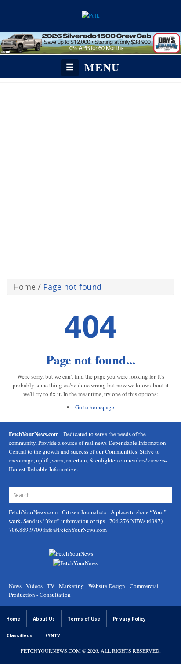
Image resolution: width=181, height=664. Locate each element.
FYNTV (52, 635)
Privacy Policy (129, 619)
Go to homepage (94, 407)
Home (24, 286)
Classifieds (20, 635)
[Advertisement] (90, 177)
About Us (44, 619)
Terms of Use (84, 619)
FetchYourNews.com (34, 512)
